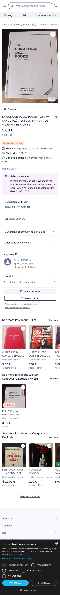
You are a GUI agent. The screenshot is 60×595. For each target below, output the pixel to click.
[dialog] (30, 567)
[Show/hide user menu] (4, 6)
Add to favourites (32, 291)
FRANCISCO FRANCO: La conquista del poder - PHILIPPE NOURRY (40, 471)
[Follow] (52, 34)
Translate (12, 109)
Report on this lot (30, 496)
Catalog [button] (7, 15)
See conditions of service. (17, 307)
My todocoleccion (46, 15)
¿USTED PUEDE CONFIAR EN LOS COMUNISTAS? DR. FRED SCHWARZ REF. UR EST (40, 354)
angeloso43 (10, 254)
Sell (24, 15)
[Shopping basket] (56, 6)
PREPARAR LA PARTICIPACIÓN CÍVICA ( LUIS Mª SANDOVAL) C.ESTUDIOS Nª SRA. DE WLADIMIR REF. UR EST (13, 412)
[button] (30, 202)
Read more (19, 554)
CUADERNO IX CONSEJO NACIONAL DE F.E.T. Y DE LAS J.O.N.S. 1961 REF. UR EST (14, 354)
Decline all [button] (44, 583)
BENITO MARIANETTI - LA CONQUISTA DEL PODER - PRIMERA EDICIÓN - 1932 (13, 471)
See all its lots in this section (20, 282)
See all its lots (12, 276)
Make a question (32, 298)
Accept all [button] (15, 583)
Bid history (8, 168)
